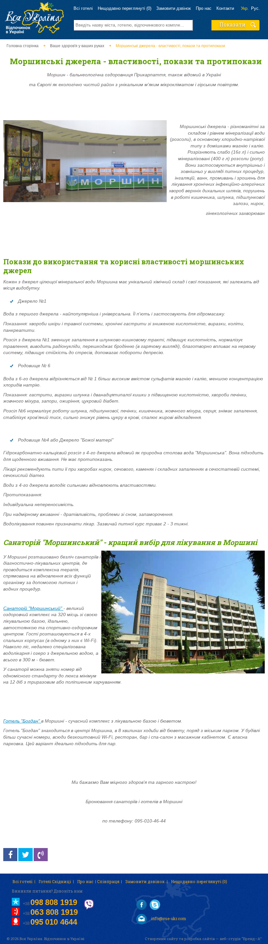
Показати (232, 24)
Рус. (255, 8)
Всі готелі (83, 8)
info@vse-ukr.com (168, 918)
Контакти (225, 8)
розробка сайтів (199, 938)
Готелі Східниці (55, 881)
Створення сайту (161, 938)
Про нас (203, 8)
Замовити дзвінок (173, 8)
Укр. (245, 8)
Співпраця (108, 881)
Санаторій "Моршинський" (33, 608)
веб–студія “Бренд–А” (240, 938)
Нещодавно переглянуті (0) (124, 8)
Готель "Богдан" (22, 721)
